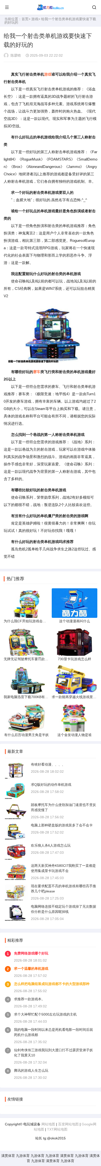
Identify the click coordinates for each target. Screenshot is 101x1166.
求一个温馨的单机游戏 (31, 968)
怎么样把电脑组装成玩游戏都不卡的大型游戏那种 (51, 984)
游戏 (34, 19)
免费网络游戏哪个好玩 (31, 953)
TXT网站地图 (57, 1129)
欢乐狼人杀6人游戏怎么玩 (51, 845)
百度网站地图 (68, 1124)
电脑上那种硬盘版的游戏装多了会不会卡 (62, 825)
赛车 (36, 372)
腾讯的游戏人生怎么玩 (31, 1070)
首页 (25, 19)
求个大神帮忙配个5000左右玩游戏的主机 (45, 1014)
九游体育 (23, 1156)
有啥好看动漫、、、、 (48, 764)
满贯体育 (8, 1156)
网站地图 (48, 1124)
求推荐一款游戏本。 (29, 999)
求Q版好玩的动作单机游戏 (51, 785)
